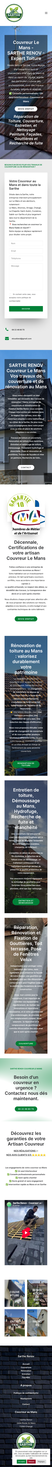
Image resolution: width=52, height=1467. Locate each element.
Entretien (26, 1374)
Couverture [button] (26, 1043)
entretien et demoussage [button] (26, 902)
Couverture (26, 1367)
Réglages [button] (41, 1462)
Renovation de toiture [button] (26, 764)
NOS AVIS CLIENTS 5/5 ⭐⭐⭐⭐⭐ (26, 1155)
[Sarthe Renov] (14, 13)
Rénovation (26, 1371)
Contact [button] (26, 467)
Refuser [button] (31, 1462)
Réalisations (26, 1398)
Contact (26, 1404)
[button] (46, 13)
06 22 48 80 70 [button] (18, 330)
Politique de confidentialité (26, 1393)
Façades (26, 1377)
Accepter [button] (21, 1462)
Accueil (26, 1364)
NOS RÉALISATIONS (25, 1150)
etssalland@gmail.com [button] (22, 338)
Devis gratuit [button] (26, 109)
